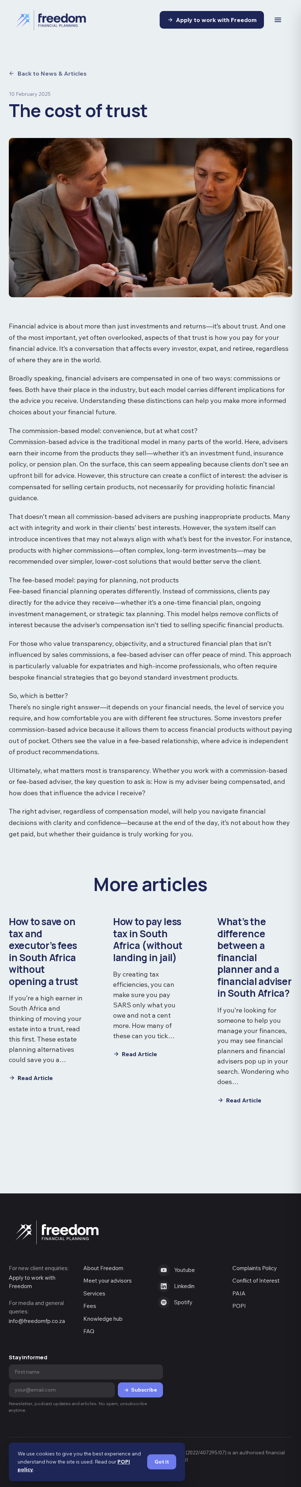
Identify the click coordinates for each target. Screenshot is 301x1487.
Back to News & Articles (52, 73)
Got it (162, 1461)
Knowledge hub (103, 1318)
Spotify (183, 1302)
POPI (239, 1305)
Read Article (35, 1077)
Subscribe (144, 1389)
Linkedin (184, 1286)
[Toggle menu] (278, 20)
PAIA (239, 1293)
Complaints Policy (254, 1268)
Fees (89, 1305)
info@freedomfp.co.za (37, 1320)
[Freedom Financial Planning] (55, 19)
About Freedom (103, 1268)
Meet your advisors (107, 1280)
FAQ (88, 1331)
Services (94, 1293)
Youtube (184, 1269)
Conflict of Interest (256, 1280)
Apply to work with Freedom (216, 19)
